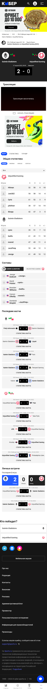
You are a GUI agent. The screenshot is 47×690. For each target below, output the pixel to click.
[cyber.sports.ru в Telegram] (5, 549)
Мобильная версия (23, 559)
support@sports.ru (9, 644)
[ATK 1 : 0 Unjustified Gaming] (34, 55)
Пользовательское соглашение (15, 618)
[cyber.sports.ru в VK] (13, 549)
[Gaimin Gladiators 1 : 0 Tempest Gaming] (11, 54)
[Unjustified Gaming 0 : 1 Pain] (36, 55)
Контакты (6, 582)
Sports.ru (8, 651)
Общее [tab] (4, 163)
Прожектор (7, 611)
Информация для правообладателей (17, 625)
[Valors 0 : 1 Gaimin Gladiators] (10, 54)
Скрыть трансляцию (25, 113)
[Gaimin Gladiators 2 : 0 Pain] (12, 54)
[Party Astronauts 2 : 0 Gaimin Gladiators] (14, 55)
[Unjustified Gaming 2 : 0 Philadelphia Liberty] (32, 54)
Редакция (6, 575)
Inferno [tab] (12, 163)
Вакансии (6, 590)
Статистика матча (23, 333)
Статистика (14, 154)
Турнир (24, 154)
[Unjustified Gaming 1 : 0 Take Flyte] (35, 54)
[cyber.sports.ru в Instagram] (20, 549)
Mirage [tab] (20, 163)
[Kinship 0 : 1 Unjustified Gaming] (33, 54)
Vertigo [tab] (28, 163)
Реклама (6, 597)
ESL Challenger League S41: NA (26, 34)
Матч (4, 154)
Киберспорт (5, 34)
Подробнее (17, 669)
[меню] (42, 3)
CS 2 (13, 34)
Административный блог (12, 604)
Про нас (5, 568)
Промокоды (7, 632)
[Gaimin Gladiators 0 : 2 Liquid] (13, 55)
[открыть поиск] (28, 4)
